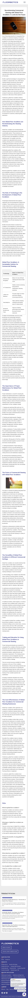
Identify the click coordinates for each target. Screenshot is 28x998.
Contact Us (7, 959)
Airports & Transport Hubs (6, 984)
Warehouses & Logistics (6, 975)
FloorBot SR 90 (13, 968)
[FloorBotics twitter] (4, 993)
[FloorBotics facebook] (2, 993)
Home (2, 959)
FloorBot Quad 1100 (15, 970)
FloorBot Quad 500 (21, 968)
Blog (7, 989)
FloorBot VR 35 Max (13, 964)
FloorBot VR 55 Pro (5, 966)
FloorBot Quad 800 (5, 970)
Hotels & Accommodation (6, 976)
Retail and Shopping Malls (6, 980)
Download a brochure (10, 951)
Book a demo (6, 947)
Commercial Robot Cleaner (7, 897)
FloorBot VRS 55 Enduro (16, 966)
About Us (3, 989)
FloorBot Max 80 (4, 968)
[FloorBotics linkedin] (6, 993)
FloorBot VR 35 (4, 964)
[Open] (25, 2)
